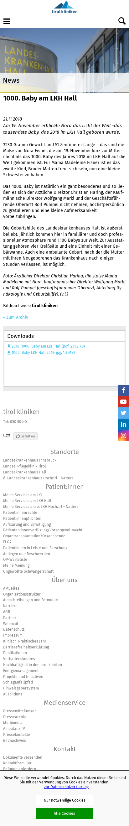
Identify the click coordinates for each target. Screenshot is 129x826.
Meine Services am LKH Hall (27, 500)
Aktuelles (11, 588)
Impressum (13, 635)
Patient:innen (64, 486)
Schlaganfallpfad (18, 682)
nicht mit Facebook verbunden (6, 435)
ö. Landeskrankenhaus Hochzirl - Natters (38, 478)
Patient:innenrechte (20, 512)
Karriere (10, 605)
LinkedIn (123, 424)
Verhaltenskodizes (19, 658)
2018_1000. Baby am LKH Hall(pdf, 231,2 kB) (48, 346)
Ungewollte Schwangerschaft (28, 571)
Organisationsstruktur (22, 594)
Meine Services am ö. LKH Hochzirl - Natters (41, 506)
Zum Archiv (17, 317)
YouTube (123, 401)
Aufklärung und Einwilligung (27, 524)
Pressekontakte (16, 734)
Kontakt (65, 749)
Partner (9, 617)
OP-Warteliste (15, 559)
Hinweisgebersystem (21, 688)
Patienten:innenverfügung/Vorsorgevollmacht (42, 530)
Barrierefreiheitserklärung (26, 647)
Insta (123, 435)
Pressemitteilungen (20, 711)
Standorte (64, 451)
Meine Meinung (16, 565)
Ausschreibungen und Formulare (31, 599)
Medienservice (64, 702)
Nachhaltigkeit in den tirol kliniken (32, 664)
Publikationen (15, 652)
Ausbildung (12, 694)
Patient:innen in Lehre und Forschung (35, 547)
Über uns (64, 580)
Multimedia (13, 722)
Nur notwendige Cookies (64, 800)
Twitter (123, 413)
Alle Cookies (64, 813)
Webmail (10, 623)
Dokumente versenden (22, 757)
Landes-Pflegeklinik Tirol (24, 466)
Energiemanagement (21, 670)
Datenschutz (13, 629)
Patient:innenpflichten (22, 518)
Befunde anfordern (19, 769)
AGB (6, 611)
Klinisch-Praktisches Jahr (24, 641)
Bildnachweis (14, 740)
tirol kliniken (21, 411)
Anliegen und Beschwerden (26, 553)
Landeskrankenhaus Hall (24, 472)
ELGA (7, 542)
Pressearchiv (14, 717)
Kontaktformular (17, 763)
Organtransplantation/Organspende (34, 536)
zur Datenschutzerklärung (66, 786)
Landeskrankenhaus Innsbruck (29, 460)
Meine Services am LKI (22, 495)
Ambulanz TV (14, 728)
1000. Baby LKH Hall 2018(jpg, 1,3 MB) (43, 352)
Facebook (123, 390)
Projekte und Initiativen (23, 676)
